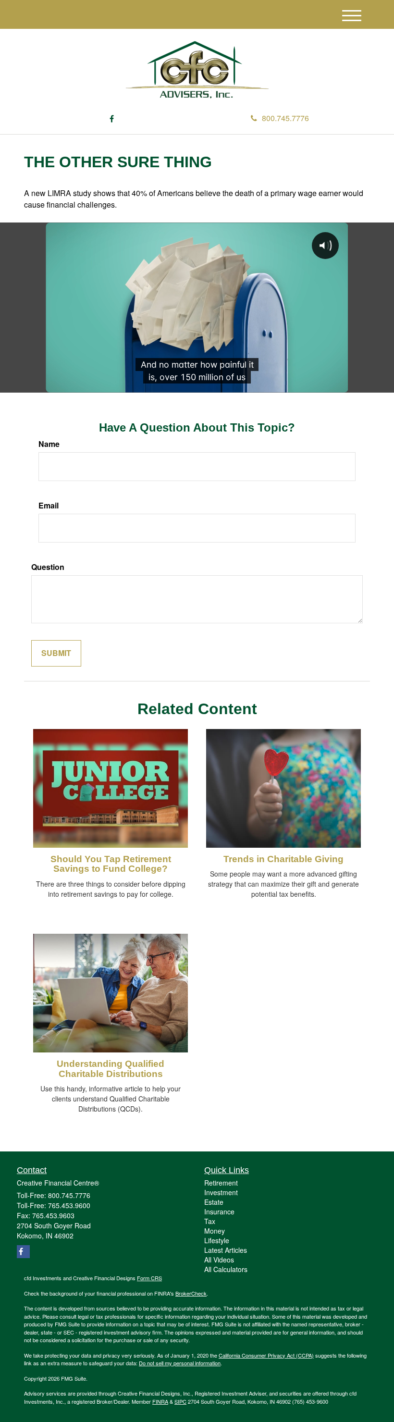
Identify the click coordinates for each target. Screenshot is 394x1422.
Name (49, 444)
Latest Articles (225, 1250)
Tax (209, 1221)
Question (47, 567)
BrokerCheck (191, 1293)
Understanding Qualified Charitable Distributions (110, 1069)
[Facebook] (112, 118)
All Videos (219, 1259)
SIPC (180, 1401)
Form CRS (149, 1278)
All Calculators (225, 1269)
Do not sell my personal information (180, 1363)
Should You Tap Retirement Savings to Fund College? (110, 864)
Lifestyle (216, 1240)
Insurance (219, 1211)
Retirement (221, 1182)
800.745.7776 (285, 118)
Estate (213, 1202)
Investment (221, 1192)
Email (48, 505)
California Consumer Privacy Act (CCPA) (266, 1355)
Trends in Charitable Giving (283, 859)
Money (214, 1231)
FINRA (160, 1401)
